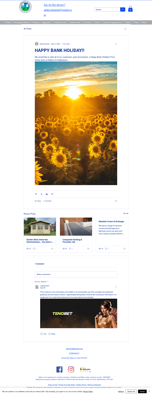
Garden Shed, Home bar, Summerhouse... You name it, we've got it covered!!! (39, 240)
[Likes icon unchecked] (41, 334)
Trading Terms (81, 385)
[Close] (149, 391)
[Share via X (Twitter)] (41, 194)
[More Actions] (116, 286)
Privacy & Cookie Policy (67, 385)
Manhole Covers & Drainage (111, 221)
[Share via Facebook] (36, 194)
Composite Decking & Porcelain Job (72, 240)
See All (125, 213)
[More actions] (116, 44)
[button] (130, 9)
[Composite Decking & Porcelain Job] (76, 227)
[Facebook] (59, 369)
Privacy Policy (88, 391)
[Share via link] (52, 194)
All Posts (27, 29)
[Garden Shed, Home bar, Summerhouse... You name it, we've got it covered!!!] (40, 227)
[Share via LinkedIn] (47, 194)
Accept (142, 391)
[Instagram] (71, 369)
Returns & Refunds (94, 385)
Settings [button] (121, 391)
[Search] (122, 9)
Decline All (131, 391)
